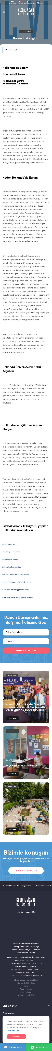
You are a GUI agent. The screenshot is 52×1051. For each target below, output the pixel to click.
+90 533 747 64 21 (18, 969)
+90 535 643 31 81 (17, 975)
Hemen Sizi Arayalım (26, 871)
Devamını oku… (14, 1030)
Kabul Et (16, 1037)
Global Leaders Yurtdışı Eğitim (26, 980)
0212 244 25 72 (31, 960)
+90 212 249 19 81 (35, 963)
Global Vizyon (10, 1005)
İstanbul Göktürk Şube (26, 983)
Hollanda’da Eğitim (11, 50)
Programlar (8, 1013)
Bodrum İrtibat (26, 989)
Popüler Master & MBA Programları (17, 886)
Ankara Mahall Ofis (26, 995)
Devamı (12, 718)
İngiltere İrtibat (26, 992)
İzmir (26, 986)
